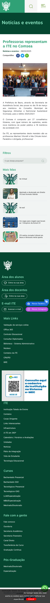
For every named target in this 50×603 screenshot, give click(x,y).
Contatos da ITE (10, 353)
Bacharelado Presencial (14, 477)
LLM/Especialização (12, 496)
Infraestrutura (9, 428)
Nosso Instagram (39, 309)
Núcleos (7, 348)
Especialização (10, 571)
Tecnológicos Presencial (14, 487)
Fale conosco (9, 522)
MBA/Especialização (12, 501)
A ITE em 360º (10, 433)
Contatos (8, 414)
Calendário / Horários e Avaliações (19, 438)
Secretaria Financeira (13, 536)
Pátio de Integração (12, 452)
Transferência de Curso (14, 545)
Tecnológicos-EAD (11, 491)
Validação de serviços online (16, 325)
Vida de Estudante (12, 456)
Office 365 (8, 330)
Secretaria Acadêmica (13, 531)
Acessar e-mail (14, 309)
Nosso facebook (39, 304)
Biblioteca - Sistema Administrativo (19, 344)
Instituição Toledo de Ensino (16, 410)
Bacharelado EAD (11, 482)
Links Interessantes (12, 424)
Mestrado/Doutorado (13, 505)
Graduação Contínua (12, 550)
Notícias (7, 447)
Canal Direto (9, 541)
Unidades (8, 442)
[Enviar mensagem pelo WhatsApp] (45, 588)
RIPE (5, 362)
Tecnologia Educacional (14, 461)
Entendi (31, 599)
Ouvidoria (8, 527)
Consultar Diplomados (13, 339)
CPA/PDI (7, 358)
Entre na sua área (16, 283)
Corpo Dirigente (10, 419)
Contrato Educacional (13, 334)
